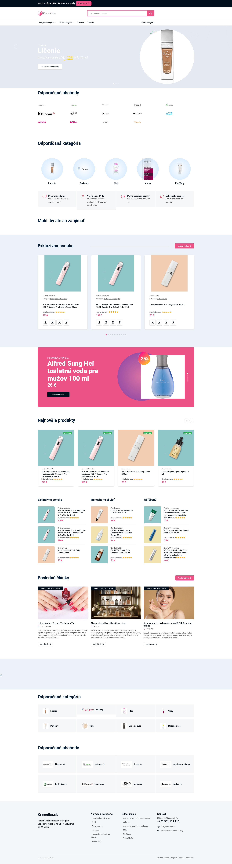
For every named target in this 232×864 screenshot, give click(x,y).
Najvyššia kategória (46, 23)
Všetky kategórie (147, 23)
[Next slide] (191, 420)
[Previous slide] (186, 420)
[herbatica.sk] (48, 784)
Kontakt (91, 23)
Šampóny (95, 830)
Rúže (125, 830)
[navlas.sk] (165, 784)
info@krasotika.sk (168, 826)
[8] (121, 334)
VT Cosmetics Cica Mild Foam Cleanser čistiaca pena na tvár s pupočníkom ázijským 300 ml (176, 514)
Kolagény (96, 629)
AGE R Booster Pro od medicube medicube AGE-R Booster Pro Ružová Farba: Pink (114, 306)
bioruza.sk (60, 764)
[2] (116, 83)
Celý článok (44, 644)
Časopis (81, 23)
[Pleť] (124, 710)
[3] (118, 83)
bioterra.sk (99, 764)
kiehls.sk (138, 784)
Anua (157, 295)
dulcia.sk (138, 764)
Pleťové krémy (162, 299)
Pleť (116, 183)
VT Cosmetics (174, 508)
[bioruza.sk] (48, 764)
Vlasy (148, 183)
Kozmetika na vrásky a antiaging (135, 826)
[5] (115, 334)
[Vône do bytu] (124, 725)
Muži (94, 822)
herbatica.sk (61, 784)
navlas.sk (177, 784)
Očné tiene (127, 834)
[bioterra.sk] (87, 764)
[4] (112, 334)
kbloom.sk (99, 784)
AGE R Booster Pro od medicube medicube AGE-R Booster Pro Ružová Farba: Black (61, 306)
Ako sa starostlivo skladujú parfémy (55, 623)
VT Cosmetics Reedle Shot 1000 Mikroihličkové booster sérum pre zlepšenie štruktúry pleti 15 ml (176, 554)
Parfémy (179, 183)
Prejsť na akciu (84, 3)
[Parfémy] (46, 725)
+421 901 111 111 (168, 821)
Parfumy (84, 183)
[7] (119, 334)
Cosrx (169, 469)
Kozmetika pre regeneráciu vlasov (136, 818)
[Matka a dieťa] (163, 725)
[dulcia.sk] (126, 764)
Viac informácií (58, 395)
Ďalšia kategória (65, 23)
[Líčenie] (46, 710)
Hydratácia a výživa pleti (101, 818)
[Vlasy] (163, 710)
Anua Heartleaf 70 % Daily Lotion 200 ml (166, 305)
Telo (92, 726)
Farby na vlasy (97, 826)
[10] (125, 334)
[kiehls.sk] (126, 784)
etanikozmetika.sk (181, 764)
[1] (113, 83)
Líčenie (52, 183)
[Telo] (85, 725)
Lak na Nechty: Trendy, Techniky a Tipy (162, 623)
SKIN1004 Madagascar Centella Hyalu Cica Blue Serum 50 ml (121, 532)
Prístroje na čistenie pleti (58, 299)
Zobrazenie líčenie (48, 67)
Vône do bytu (135, 726)
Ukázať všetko (183, 246)
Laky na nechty (151, 626)
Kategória (173, 857)
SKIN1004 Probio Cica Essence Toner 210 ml (120, 551)
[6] (117, 334)
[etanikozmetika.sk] (165, 764)
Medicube (52, 295)
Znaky (166, 857)
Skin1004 (119, 528)
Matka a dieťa (174, 726)
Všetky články (183, 578)
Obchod (160, 857)
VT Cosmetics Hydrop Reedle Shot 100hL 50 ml (176, 531)
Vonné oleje (97, 841)
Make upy (126, 822)
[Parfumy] (88, 709)
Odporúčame (189, 857)
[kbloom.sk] (87, 784)
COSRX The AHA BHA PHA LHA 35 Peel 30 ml (122, 511)
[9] (123, 334)
